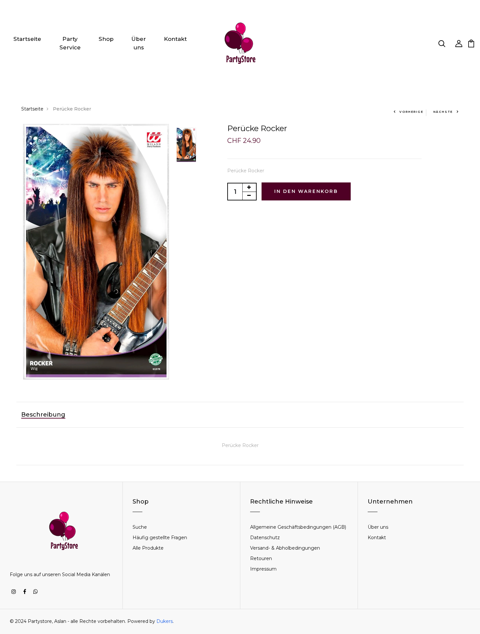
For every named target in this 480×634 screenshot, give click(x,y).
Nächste (443, 111)
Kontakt (175, 39)
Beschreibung (43, 414)
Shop (106, 39)
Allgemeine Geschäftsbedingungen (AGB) (298, 527)
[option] (95, 252)
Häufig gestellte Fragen (160, 537)
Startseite (27, 39)
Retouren (261, 558)
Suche (140, 527)
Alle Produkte (148, 548)
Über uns (138, 43)
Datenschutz (265, 537)
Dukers (164, 621)
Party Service (70, 43)
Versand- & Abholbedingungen (285, 548)
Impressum (263, 569)
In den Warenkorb (306, 191)
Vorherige (411, 111)
